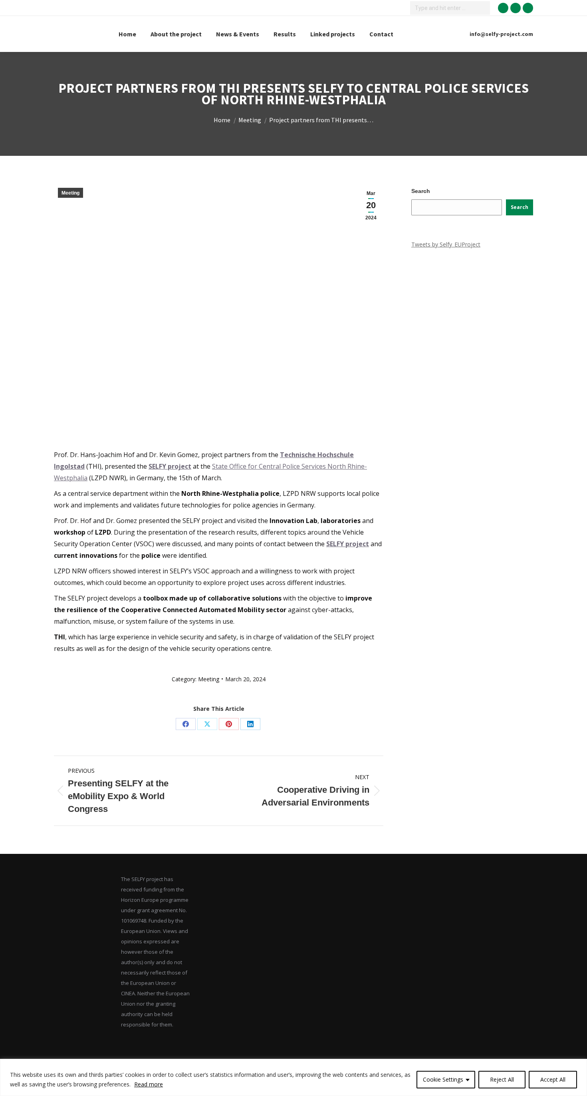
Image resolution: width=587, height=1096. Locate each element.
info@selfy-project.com (501, 34)
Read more (148, 1084)
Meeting (70, 193)
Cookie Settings (443, 1079)
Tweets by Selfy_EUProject (445, 244)
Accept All (552, 1079)
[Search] (482, 8)
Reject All (502, 1079)
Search (420, 191)
